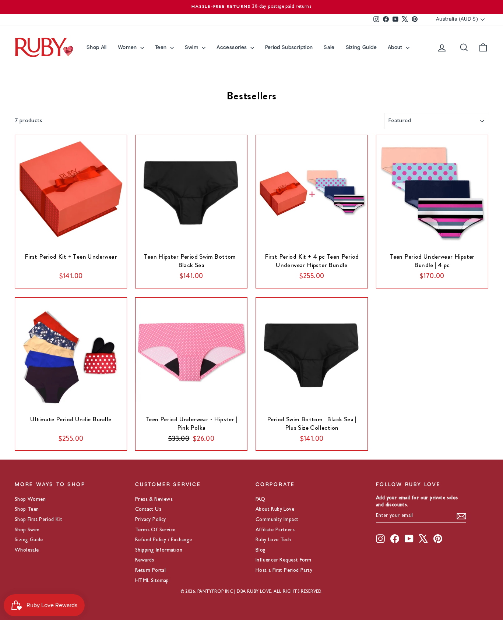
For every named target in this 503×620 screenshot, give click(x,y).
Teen (161, 47)
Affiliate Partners (275, 530)
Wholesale (27, 550)
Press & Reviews (154, 499)
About (396, 47)
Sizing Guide (361, 47)
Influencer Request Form (283, 560)
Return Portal (150, 570)
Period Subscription (289, 47)
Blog (261, 550)
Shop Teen (27, 509)
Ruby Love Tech (273, 540)
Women (128, 47)
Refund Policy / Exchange (163, 540)
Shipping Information (158, 550)
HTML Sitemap (152, 581)
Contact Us (148, 509)
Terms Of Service (155, 530)
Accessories (232, 47)
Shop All (97, 47)
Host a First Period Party (284, 570)
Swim (192, 47)
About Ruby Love (275, 509)
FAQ (260, 499)
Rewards (144, 560)
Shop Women (30, 499)
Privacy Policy (150, 519)
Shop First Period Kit (38, 519)
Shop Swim (27, 530)
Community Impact (277, 519)
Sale (329, 47)
